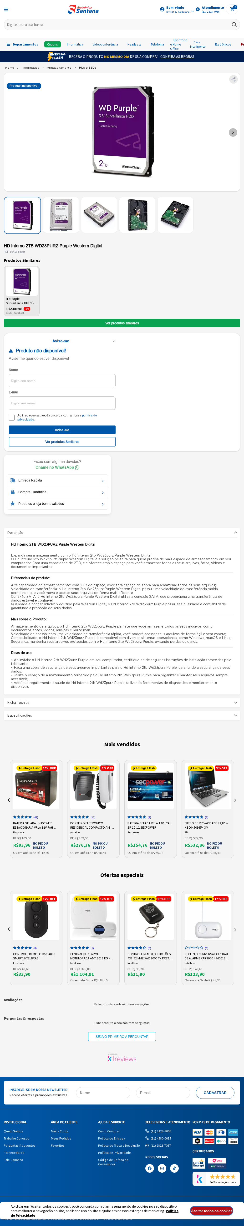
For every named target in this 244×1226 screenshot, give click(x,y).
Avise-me (62, 430)
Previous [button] (9, 800)
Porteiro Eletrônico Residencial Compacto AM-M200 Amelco (90, 825)
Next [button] (235, 800)
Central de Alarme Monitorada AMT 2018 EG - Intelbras (90, 955)
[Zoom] (22, 215)
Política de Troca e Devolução (119, 1145)
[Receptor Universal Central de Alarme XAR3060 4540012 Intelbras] (208, 917)
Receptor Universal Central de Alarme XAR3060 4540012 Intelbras (207, 955)
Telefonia (157, 44)
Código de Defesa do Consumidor (113, 1162)
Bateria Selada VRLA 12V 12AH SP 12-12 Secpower (149, 825)
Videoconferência (105, 44)
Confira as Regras (177, 56)
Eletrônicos (223, 44)
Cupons (52, 44)
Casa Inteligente (198, 44)
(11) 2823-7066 (161, 1131)
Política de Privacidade (114, 1152)
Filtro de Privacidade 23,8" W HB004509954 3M (206, 825)
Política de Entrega (111, 1138)
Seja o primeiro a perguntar (122, 1037)
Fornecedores (14, 1152)
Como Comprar (109, 1131)
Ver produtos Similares (62, 442)
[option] (36, 809)
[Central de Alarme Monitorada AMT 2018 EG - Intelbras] (93, 917)
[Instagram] (162, 1169)
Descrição (15, 533)
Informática (75, 44)
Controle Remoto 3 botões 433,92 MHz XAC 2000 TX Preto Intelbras (149, 955)
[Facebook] (149, 1169)
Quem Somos (13, 1131)
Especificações (19, 715)
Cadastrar (215, 1093)
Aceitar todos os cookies (211, 1211)
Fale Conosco (13, 1160)
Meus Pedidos (61, 1138)
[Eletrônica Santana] (83, 9)
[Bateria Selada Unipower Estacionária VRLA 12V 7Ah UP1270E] (36, 786)
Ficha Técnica (18, 702)
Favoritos (58, 1145)
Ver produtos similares (122, 323)
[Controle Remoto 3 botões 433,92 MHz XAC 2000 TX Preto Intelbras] (150, 917)
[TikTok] (174, 1169)
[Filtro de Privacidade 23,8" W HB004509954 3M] (208, 786)
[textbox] (122, 24)
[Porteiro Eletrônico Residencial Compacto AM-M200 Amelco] (93, 786)
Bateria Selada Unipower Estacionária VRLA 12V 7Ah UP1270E (33, 825)
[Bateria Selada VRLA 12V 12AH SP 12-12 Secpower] (150, 786)
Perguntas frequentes (20, 1145)
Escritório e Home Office (178, 44)
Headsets (134, 44)
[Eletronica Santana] (9, 68)
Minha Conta (59, 1131)
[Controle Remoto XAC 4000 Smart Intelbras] (36, 917)
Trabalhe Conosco (16, 1138)
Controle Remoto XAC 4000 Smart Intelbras (34, 955)
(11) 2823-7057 (161, 1145)
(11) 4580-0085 (161, 1138)
